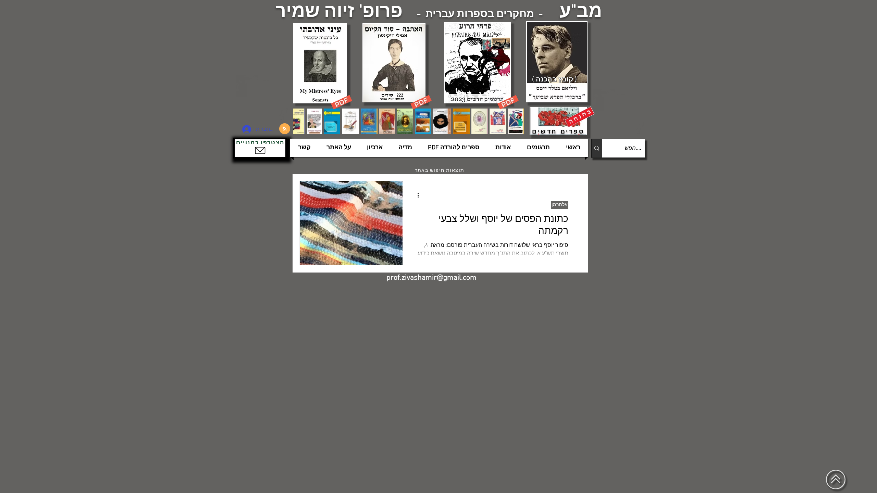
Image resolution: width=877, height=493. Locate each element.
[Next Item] (512, 121)
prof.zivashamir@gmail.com (431, 277)
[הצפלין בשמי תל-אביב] (263, 97)
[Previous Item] (305, 121)
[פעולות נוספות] (415, 195)
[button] (260, 148)
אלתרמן (560, 205)
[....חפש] (596, 148)
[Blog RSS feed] (284, 129)
